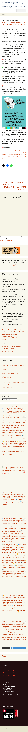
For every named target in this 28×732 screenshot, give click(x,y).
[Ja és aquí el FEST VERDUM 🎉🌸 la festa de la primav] (14, 555)
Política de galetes (15, 7)
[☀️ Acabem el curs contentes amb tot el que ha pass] (14, 427)
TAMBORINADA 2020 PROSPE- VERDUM (15, 188)
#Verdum (9, 151)
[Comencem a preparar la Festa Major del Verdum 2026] (14, 478)
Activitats (13, 22)
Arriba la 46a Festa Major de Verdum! (11, 380)
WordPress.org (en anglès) (9, 675)
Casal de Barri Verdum (7, 351)
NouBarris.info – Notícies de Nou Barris (11, 346)
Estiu (24, 24)
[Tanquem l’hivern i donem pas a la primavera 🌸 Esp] (14, 632)
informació (18, 22)
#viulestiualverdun (18, 152)
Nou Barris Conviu (6, 26)
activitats (10, 24)
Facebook (5, 656)
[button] (8, 713)
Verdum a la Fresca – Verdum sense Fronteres (13, 382)
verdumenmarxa (15, 26)
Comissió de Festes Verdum (8, 384)
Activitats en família (17, 24)
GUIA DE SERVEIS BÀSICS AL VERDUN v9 (12, 329)
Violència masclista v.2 (7, 336)
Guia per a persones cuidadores (9, 334)
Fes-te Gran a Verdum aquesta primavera (12, 389)
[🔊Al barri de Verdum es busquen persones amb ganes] (14, 581)
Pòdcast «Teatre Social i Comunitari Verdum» (13, 365)
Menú (3, 14)
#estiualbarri (9, 152)
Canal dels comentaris (8, 672)
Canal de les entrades (8, 670)
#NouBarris (15, 151)
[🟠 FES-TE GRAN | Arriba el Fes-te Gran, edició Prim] (14, 607)
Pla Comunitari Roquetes (8, 348)
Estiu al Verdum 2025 (7, 387)
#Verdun (4, 151)
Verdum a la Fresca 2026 (8, 363)
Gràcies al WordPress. (7, 728)
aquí (14, 265)
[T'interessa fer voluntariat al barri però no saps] (14, 504)
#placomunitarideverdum (15, 154)
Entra (4, 668)
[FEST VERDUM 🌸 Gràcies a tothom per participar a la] (14, 530)
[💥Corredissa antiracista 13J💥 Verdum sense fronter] (14, 453)
